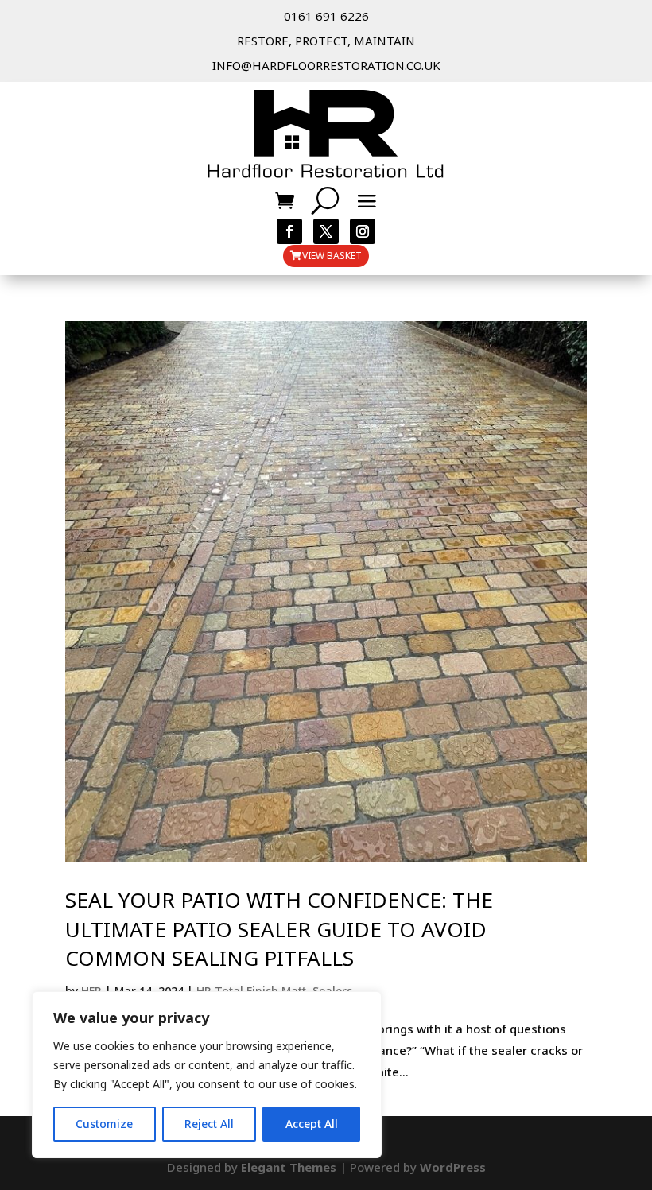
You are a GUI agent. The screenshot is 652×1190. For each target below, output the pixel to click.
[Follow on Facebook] (289, 231)
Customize (104, 1123)
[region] (207, 1074)
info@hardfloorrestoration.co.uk (326, 65)
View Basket (332, 255)
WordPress (453, 1167)
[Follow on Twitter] (326, 231)
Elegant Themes (288, 1167)
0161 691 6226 (326, 16)
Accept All (311, 1123)
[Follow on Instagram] (362, 231)
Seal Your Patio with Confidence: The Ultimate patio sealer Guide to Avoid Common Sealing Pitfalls (279, 929)
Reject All (209, 1123)
